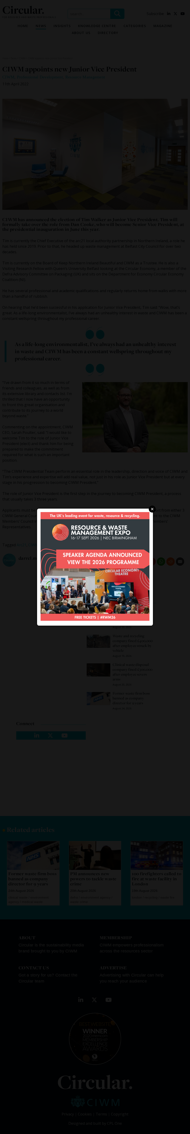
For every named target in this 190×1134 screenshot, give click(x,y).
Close (152, 509)
